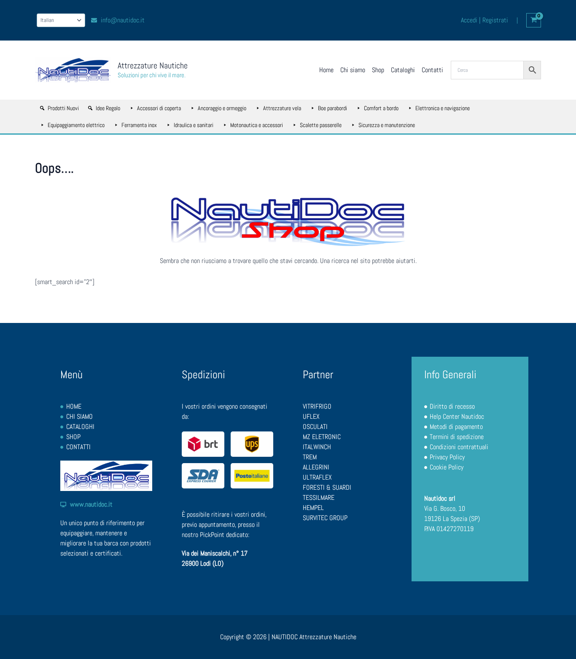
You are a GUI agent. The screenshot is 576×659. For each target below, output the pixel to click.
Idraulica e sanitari (193, 125)
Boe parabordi (332, 108)
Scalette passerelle (321, 125)
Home (326, 69)
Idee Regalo (108, 108)
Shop (378, 69)
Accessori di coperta (159, 108)
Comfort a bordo (381, 108)
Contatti (432, 69)
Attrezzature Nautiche (153, 65)
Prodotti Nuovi (63, 108)
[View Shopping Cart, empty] (533, 20)
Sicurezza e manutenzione (386, 125)
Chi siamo (352, 69)
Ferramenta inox (139, 125)
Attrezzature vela (282, 108)
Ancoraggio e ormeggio (222, 108)
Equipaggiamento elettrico (76, 125)
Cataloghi (403, 69)
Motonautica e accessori (256, 125)
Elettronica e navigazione (442, 108)
